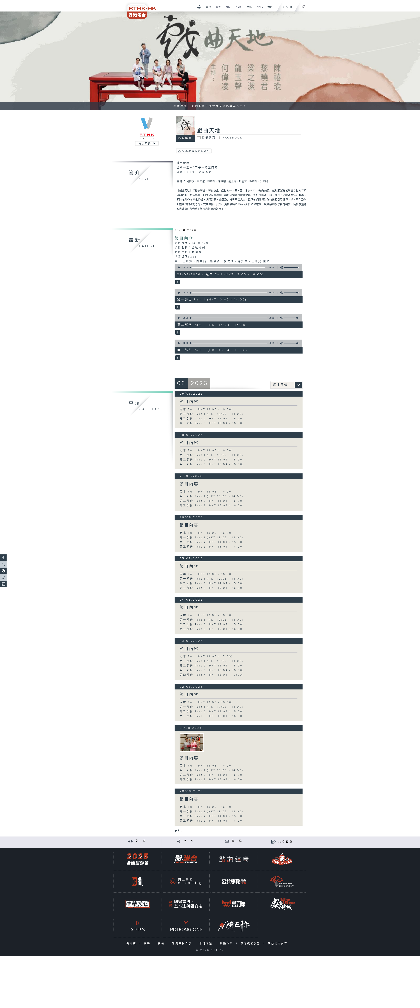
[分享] (179, 841)
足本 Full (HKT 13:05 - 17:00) (206, 656)
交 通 (140, 841)
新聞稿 (132, 943)
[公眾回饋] (273, 841)
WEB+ (238, 8)
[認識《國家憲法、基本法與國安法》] (185, 904)
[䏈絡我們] (227, 841)
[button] (179, 267)
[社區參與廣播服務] (282, 881)
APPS (258, 8)
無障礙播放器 (251, 943)
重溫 (248, 8)
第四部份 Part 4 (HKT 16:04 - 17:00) (212, 674)
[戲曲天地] (177, 282)
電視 (207, 8)
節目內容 (184, 238)
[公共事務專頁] (233, 881)
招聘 (148, 943)
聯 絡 (237, 841)
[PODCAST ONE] (185, 926)
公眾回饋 (285, 841)
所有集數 (185, 138)
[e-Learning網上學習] (185, 881)
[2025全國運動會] (137, 859)
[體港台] (185, 859)
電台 (217, 8)
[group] (280, 267)
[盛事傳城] (282, 904)
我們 (269, 8)
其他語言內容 (278, 943)
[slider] (291, 267)
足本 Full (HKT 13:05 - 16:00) (206, 409)
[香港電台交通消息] (130, 841)
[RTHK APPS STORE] (137, 926)
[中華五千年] (233, 926)
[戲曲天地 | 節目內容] (191, 742)
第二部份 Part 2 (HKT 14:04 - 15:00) (212, 418)
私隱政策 (227, 943)
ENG (285, 7)
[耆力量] (233, 904)
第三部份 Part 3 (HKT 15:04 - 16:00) (212, 423)
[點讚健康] (233, 859)
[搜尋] (303, 5)
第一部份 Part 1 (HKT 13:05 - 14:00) (211, 414)
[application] (237, 267)
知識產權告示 (182, 943)
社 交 (189, 841)
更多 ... (178, 831)
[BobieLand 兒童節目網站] (282, 859)
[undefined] (199, 6)
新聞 (227, 8)
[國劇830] (137, 881)
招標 (162, 943)
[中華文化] (137, 904)
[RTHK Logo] (139, 9)
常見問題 (206, 943)
